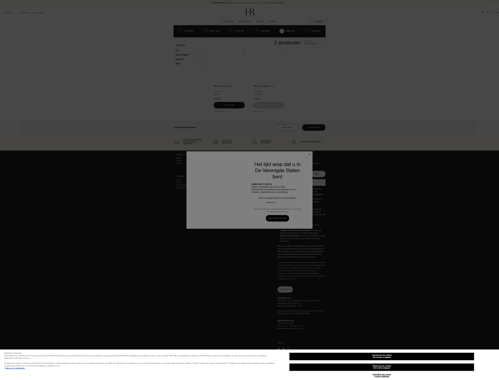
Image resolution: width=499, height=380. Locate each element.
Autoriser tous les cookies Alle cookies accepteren (381, 356)
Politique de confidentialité (15, 368)
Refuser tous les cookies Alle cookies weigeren (382, 367)
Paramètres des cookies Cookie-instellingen (382, 376)
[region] (249, 364)
